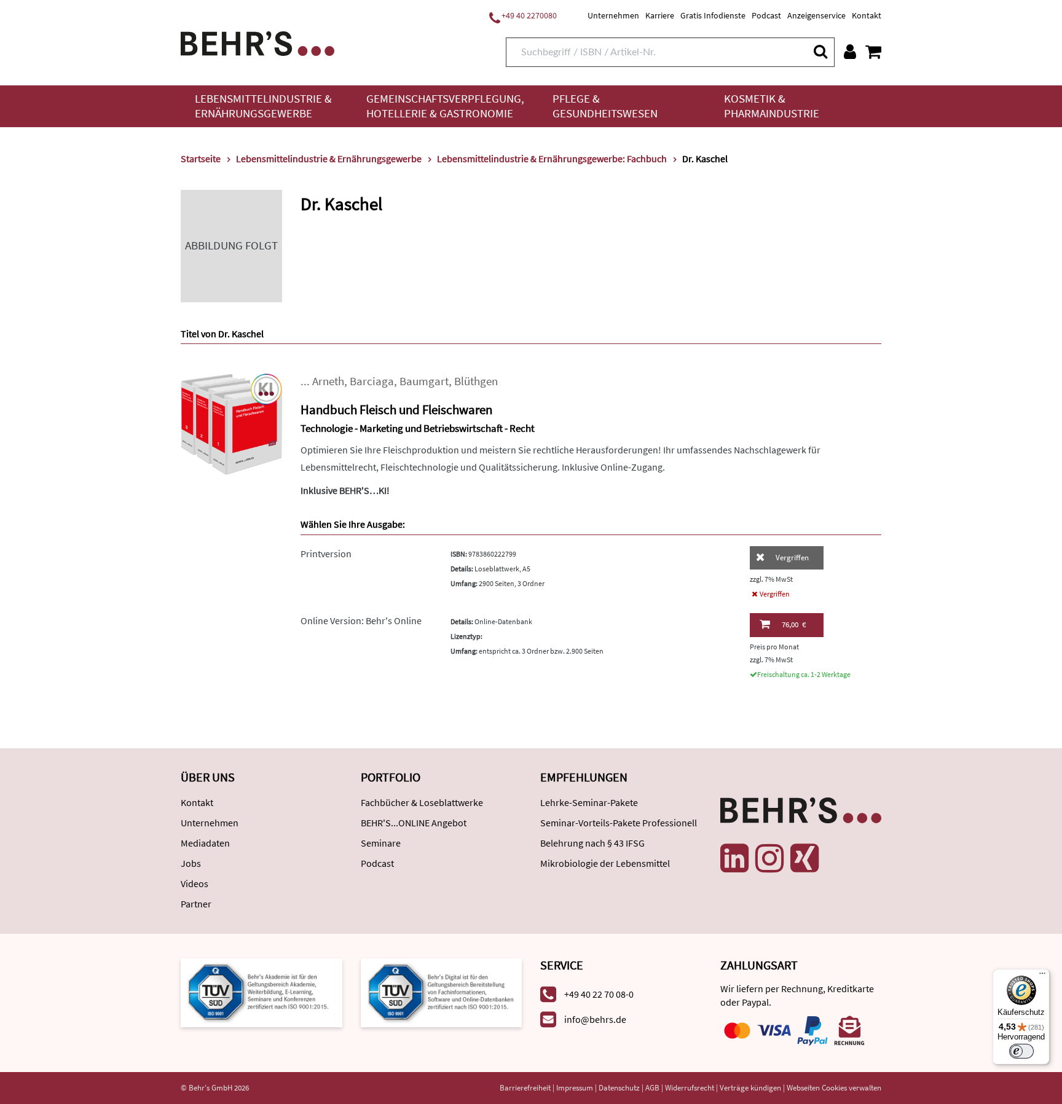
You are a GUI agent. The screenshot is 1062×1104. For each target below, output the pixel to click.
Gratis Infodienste (712, 15)
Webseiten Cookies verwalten (834, 1087)
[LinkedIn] (734, 858)
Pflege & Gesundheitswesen (605, 106)
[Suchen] (820, 51)
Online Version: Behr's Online (361, 620)
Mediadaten (205, 843)
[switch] (1021, 1051)
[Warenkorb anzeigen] (873, 51)
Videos (194, 883)
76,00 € (794, 624)
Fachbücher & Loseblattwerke (422, 802)
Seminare (381, 843)
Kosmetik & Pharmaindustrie (771, 106)
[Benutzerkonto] (850, 51)
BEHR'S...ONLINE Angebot (413, 822)
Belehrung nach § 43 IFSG (592, 843)
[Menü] (1042, 976)
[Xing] (804, 858)
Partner (196, 904)
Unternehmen (613, 15)
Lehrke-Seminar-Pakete (589, 802)
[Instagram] (769, 858)
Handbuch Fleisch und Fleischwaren (396, 409)
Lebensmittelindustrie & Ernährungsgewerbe (263, 106)
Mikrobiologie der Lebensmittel (605, 863)
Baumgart (424, 381)
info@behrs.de (595, 1019)
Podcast (766, 15)
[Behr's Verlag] (257, 42)
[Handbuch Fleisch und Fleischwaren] (231, 423)
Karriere (659, 15)
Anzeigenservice (816, 15)
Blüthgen (476, 381)
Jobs (191, 863)
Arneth (328, 381)
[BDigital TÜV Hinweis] (261, 992)
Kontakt (866, 15)
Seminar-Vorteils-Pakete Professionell (618, 822)
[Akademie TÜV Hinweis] (441, 992)
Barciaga (372, 381)
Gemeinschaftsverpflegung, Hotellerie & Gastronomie (445, 106)
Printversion (326, 553)
